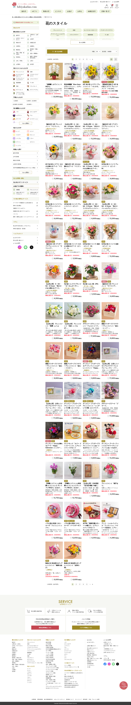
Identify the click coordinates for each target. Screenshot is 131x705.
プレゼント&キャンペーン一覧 (71, 667)
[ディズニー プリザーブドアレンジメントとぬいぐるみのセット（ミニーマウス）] (91, 430)
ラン (65, 656)
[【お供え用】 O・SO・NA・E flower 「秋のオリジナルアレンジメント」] (91, 191)
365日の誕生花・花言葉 (19, 228)
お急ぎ (69, 11)
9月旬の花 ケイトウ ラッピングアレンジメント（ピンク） (53, 206)
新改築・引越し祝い (17, 657)
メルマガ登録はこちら (86, 627)
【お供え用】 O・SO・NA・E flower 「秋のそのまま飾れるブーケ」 (53, 286)
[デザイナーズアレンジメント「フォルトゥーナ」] (91, 310)
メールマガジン (90, 665)
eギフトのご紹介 (68, 678)
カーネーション (68, 650)
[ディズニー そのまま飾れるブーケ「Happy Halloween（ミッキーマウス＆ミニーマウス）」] (54, 430)
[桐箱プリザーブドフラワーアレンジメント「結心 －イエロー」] (73, 350)
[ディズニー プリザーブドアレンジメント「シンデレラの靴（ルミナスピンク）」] (73, 390)
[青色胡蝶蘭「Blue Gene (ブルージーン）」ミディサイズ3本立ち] (73, 71)
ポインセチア (67, 644)
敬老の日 (46, 11)
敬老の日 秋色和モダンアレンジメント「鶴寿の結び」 (54, 565)
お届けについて (90, 651)
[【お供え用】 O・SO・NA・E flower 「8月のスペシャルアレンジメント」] (91, 111)
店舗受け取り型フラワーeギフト (21, 211)
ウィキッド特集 (49, 652)
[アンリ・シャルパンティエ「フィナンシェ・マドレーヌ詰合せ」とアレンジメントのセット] (110, 510)
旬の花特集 (48, 662)
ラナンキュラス (68, 659)
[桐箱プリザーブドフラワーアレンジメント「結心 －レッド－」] (110, 310)
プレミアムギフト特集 (51, 666)
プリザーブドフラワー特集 (52, 667)
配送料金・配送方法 (92, 655)
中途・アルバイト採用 (94, 699)
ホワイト (29, 680)
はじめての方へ (94, 1)
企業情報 (34, 699)
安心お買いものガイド (92, 648)
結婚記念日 (92, 11)
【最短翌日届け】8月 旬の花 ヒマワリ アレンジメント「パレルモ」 (110, 87)
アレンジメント (57, 30)
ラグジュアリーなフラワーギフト (54, 686)
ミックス (29, 682)
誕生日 (24, 11)
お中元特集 (48, 644)
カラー (66, 654)
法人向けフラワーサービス (52, 688)
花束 (74, 30)
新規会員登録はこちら (45, 627)
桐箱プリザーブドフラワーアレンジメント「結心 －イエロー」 (72, 366)
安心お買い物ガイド (105, 1)
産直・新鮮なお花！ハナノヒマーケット (23, 216)
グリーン (29, 679)
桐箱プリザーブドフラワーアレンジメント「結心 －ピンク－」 (53, 366)
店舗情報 (66, 679)
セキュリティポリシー (59, 699)
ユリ (65, 657)
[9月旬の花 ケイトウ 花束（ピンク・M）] (91, 231)
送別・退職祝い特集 (50, 664)
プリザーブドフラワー (106, 30)
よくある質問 (115, 1)
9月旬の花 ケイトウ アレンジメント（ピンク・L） (72, 206)
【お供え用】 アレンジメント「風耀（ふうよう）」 (54, 326)
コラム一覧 (106, 658)
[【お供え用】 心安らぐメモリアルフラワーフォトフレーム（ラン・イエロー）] (54, 390)
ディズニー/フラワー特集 (52, 669)
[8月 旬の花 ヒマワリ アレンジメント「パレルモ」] (91, 71)
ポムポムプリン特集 (50, 673)
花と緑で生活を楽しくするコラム (21, 225)
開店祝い (14, 656)
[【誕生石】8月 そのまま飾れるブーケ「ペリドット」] (73, 151)
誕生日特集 (48, 642)
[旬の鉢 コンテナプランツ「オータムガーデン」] (73, 271)
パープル (29, 675)
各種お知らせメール (92, 660)
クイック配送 (67, 665)
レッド (28, 668)
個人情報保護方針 (48, 699)
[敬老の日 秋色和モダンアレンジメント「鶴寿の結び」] (54, 550)
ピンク (28, 670)
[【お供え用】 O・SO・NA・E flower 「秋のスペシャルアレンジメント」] (110, 191)
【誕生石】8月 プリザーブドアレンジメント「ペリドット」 (110, 126)
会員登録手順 (90, 663)
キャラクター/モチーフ (90, 30)
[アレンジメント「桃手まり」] (110, 470)
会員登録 (89, 661)
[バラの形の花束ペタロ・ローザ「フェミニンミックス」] (54, 510)
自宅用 (13, 671)
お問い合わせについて (109, 652)
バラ (65, 642)
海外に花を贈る (17, 205)
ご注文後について (108, 644)
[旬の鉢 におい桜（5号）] (91, 271)
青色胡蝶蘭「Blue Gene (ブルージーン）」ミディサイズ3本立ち (72, 87)
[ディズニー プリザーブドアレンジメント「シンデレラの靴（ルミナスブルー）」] (91, 390)
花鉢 (28, 656)
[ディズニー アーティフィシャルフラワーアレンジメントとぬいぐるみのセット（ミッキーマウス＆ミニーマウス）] (110, 430)
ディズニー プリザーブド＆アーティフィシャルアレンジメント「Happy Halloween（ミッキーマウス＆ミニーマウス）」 (91, 368)
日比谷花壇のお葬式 (69, 687)
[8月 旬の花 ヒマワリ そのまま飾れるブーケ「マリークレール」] (54, 151)
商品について (90, 649)
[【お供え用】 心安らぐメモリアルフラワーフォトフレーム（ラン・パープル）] (110, 350)
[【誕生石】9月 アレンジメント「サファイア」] (110, 271)
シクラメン (67, 645)
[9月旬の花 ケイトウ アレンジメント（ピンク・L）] (73, 191)
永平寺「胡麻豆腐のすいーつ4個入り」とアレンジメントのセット (91, 525)
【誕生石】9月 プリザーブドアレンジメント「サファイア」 (53, 246)
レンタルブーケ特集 (50, 681)
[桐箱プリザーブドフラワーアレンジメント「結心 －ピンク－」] (54, 350)
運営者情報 (40, 699)
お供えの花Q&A (49, 657)
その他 (88, 667)
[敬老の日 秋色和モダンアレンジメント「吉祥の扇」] (73, 550)
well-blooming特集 (50, 659)
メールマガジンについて (109, 650)
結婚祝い (14, 654)
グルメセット (30, 657)
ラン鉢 (107, 34)
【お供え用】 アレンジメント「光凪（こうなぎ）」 (72, 326)
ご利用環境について (108, 648)
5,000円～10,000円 (32, 101)
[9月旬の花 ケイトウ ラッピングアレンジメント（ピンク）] (54, 191)
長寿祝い (14, 662)
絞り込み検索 (58, 51)
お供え (80, 11)
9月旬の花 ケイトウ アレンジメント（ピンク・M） (110, 166)
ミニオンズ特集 (49, 654)
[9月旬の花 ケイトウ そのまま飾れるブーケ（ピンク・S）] (73, 231)
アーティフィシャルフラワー (58, 34)
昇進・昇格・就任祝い (17, 659)
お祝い (13, 668)
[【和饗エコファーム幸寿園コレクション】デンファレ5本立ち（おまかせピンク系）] (54, 470)
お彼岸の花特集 (49, 647)
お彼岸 (13, 647)
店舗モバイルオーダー (69, 681)
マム (65, 647)
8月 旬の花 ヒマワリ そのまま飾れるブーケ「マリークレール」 (54, 166)
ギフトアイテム (31, 661)
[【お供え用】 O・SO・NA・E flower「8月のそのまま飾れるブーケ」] (91, 151)
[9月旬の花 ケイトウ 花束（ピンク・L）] (110, 231)
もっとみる (82, 42)
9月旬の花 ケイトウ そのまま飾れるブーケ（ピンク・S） (72, 246)
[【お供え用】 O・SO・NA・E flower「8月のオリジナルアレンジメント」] (73, 111)
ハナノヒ (15, 214)
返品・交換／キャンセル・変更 (94, 658)
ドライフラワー (74, 34)
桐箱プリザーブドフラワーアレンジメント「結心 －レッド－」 (110, 326)
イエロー (29, 672)
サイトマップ (78, 699)
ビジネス (58, 11)
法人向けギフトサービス (20, 182)
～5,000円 (15, 101)
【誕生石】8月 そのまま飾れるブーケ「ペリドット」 (72, 166)
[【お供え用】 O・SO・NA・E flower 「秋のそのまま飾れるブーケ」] (54, 271)
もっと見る (25, 123)
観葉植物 (90, 34)
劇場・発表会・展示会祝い (18, 664)
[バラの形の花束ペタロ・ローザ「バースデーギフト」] (73, 510)
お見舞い (14, 669)
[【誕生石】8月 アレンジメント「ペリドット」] (54, 111)
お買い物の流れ (90, 653)
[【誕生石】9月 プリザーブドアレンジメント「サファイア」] (54, 231)
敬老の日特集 (49, 645)
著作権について (70, 699)
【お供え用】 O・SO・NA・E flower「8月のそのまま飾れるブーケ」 (91, 166)
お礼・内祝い (15, 666)
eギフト (34, 11)
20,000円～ (30, 104)
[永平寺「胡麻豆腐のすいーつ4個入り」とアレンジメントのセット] (91, 510)
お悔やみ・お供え (16, 644)
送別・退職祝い (16, 661)
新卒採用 (85, 699)
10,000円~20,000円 (18, 104)
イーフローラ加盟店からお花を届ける (23, 202)
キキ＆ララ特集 (49, 671)
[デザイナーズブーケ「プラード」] (110, 390)
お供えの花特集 (49, 655)
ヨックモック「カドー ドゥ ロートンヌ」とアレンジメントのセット (72, 446)
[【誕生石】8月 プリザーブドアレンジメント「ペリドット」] (110, 111)
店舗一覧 (104, 11)
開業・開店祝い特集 (50, 676)
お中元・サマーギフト (17, 645)
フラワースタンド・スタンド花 (34, 662)
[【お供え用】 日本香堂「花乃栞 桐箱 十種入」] (91, 470)
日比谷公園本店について (70, 683)
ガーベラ (66, 649)
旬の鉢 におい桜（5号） (91, 284)
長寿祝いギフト (49, 674)
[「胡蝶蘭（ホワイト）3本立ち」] (54, 71)
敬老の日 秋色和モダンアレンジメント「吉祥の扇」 (72, 565)
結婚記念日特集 (49, 660)
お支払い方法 (90, 656)
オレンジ (29, 673)
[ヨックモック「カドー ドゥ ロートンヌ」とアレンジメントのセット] (73, 430)
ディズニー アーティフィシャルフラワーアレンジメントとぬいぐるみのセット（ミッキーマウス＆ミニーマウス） (110, 448)
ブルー (28, 677)
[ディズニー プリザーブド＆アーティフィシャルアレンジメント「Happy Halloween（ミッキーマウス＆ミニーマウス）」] (91, 350)
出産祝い (14, 652)
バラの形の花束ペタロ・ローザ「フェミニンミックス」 (53, 525)
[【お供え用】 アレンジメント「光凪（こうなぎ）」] (73, 310)
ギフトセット (30, 659)
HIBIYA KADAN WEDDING (70, 685)
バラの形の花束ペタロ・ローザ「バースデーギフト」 (72, 525)
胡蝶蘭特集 (48, 678)
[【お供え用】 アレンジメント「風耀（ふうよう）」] (54, 310)
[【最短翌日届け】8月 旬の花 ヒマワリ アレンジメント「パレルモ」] (110, 71)
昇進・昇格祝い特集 (50, 679)
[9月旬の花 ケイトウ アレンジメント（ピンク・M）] (110, 151)
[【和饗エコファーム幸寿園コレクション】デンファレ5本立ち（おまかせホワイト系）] (73, 470)
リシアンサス (67, 652)
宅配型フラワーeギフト (19, 208)
